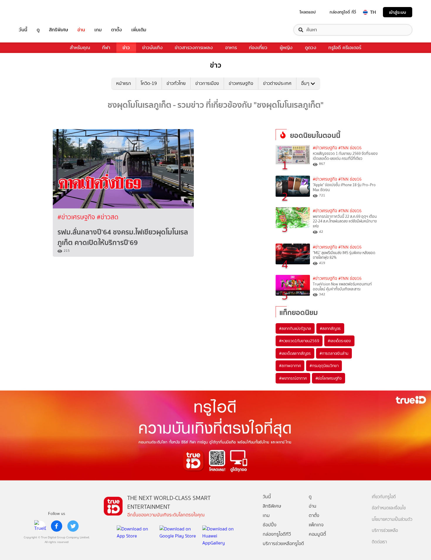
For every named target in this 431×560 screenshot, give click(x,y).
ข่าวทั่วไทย (176, 83)
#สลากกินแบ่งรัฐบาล (295, 328)
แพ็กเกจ (316, 524)
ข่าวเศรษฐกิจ (241, 83)
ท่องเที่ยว (258, 47)
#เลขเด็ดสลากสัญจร (295, 353)
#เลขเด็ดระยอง (339, 341)
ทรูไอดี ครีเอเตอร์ (344, 47)
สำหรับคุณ (80, 47)
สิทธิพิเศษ (58, 29)
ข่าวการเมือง (207, 83)
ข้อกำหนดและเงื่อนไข (389, 508)
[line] (40, 526)
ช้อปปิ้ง (269, 524)
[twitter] (73, 526)
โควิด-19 (149, 83)
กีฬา (106, 47)
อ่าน (81, 29)
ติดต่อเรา (379, 542)
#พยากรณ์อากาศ (293, 378)
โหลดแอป (308, 12)
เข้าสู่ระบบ (397, 12)
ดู (38, 29)
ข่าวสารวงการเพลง (194, 47)
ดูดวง (310, 47)
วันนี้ (23, 29)
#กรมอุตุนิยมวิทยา (324, 366)
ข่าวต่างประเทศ (277, 83)
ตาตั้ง (116, 29)
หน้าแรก (123, 83)
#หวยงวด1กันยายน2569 (299, 341)
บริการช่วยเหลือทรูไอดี (283, 543)
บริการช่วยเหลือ (385, 531)
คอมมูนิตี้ (317, 534)
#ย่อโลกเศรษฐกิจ (328, 378)
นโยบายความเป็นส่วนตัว (392, 519)
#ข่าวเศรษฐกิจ (77, 217)
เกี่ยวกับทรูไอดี (384, 497)
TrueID (36, 12)
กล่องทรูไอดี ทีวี (343, 12)
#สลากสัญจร (330, 328)
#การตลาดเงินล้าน (334, 353)
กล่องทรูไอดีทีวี (277, 534)
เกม (98, 29)
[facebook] (56, 526)
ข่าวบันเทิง (152, 47)
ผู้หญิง (286, 47)
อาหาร (231, 47)
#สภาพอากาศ (290, 366)
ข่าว (126, 47)
